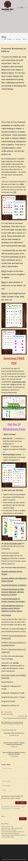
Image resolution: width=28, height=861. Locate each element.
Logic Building (14, 722)
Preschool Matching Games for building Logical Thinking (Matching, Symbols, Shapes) (12, 608)
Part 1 (3, 271)
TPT (14, 192)
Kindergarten (7, 722)
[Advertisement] (14, 24)
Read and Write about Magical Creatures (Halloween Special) (14, 753)
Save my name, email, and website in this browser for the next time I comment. (12, 797)
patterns (10, 723)
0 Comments (16, 808)
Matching (21, 722)
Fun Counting (6, 615)
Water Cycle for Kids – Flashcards (8, 830)
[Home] (1, 39)
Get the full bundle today (12, 543)
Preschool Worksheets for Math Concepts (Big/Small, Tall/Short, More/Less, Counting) (12, 591)
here (11, 659)
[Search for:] (25, 7)
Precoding (14, 723)
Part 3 (4, 293)
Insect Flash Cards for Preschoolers (14, 733)
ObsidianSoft (6, 806)
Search (2, 816)
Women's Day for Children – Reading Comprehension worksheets (14, 743)
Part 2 (3, 282)
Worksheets (6, 808)
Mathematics (4, 723)
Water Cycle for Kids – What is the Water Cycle (11, 828)
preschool (20, 723)
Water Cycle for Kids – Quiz (7, 826)
